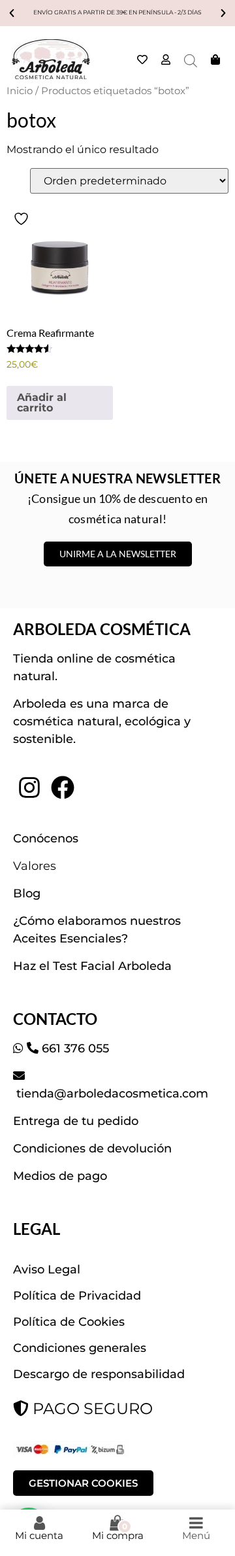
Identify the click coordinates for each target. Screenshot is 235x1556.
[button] (12, 13)
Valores (34, 866)
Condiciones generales (79, 1348)
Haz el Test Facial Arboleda (92, 966)
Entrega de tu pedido (75, 1121)
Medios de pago (60, 1176)
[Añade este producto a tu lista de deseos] (23, 219)
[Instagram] (29, 787)
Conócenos (45, 838)
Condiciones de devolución (92, 1148)
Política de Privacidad (77, 1295)
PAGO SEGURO (91, 1408)
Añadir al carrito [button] (42, 402)
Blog (26, 893)
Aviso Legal (46, 1269)
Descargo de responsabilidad (99, 1374)
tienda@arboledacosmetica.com (110, 1093)
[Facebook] (62, 787)
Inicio (20, 91)
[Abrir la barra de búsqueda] (190, 60)
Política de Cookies (69, 1322)
